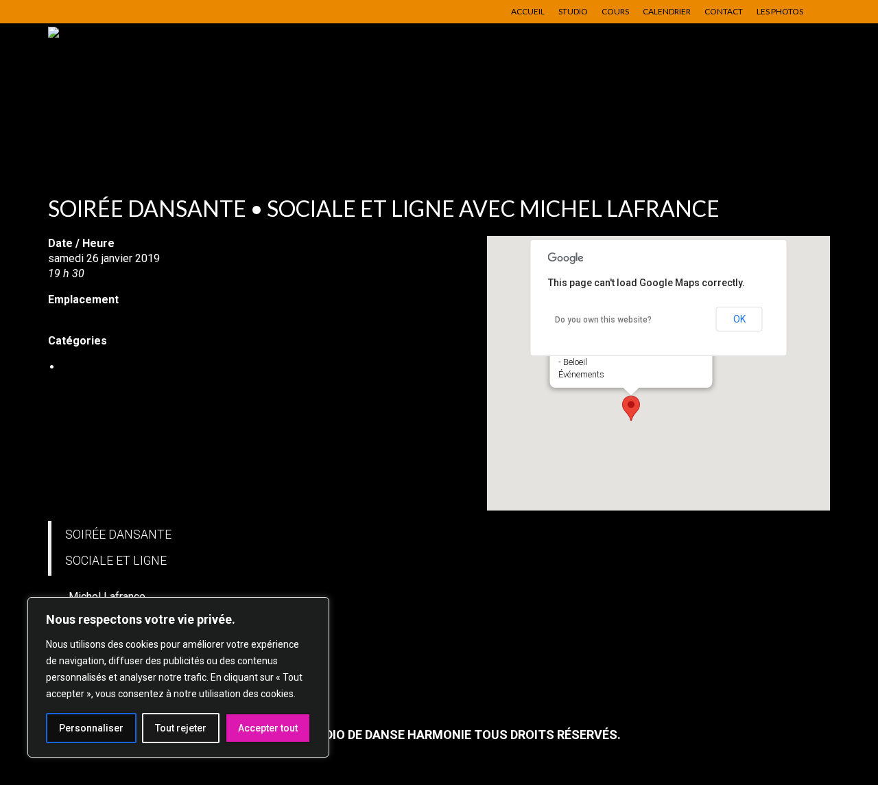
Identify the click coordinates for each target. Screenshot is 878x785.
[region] (178, 677)
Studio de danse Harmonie (111, 314)
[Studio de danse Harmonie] (171, 92)
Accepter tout (268, 728)
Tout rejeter (180, 728)
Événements (581, 374)
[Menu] (800, 143)
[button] (631, 408)
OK (739, 319)
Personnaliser (91, 728)
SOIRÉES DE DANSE (111, 366)
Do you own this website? (603, 320)
